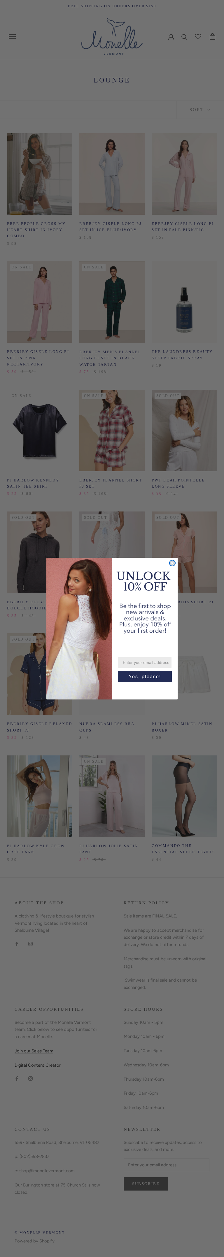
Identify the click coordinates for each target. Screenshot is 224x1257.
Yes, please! (145, 676)
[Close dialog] (172, 563)
